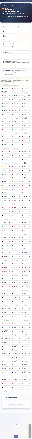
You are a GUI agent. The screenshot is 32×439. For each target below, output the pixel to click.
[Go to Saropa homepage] (1, 1)
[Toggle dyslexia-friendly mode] (30, 432)
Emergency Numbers (7, 5)
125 (3, 31)
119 (18, 30)
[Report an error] (30, 430)
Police (3, 36)
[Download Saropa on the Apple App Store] (20, 406)
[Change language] (30, 425)
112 (3, 39)
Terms (12, 421)
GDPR (14, 421)
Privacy (10, 421)
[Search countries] (30, 428)
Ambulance (4, 27)
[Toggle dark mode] (30, 434)
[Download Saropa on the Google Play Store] (12, 406)
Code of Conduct (18, 421)
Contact (22, 421)
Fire (18, 27)
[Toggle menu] (30, 1)
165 (12, 74)
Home (3, 5)
